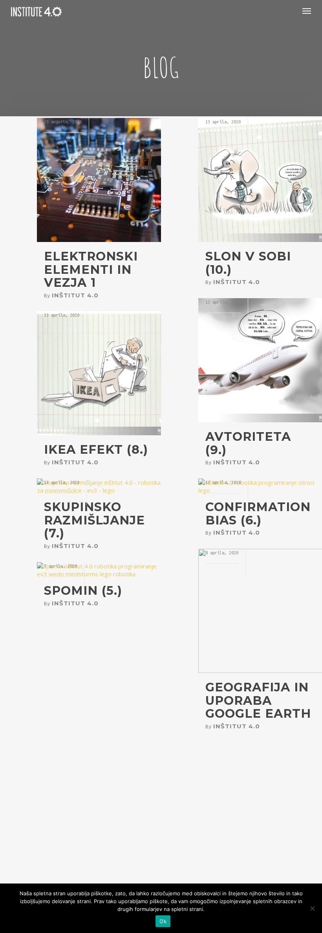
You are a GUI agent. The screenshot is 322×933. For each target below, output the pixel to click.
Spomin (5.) (83, 590)
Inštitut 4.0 (75, 295)
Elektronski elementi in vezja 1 (91, 269)
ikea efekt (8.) (96, 449)
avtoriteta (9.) (248, 443)
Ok (162, 921)
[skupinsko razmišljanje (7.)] (99, 490)
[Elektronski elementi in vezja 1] (99, 240)
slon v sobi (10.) (248, 263)
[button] (306, 11)
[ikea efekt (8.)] (99, 433)
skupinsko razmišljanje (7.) (94, 520)
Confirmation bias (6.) (258, 514)
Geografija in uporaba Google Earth (258, 700)
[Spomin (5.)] (99, 574)
